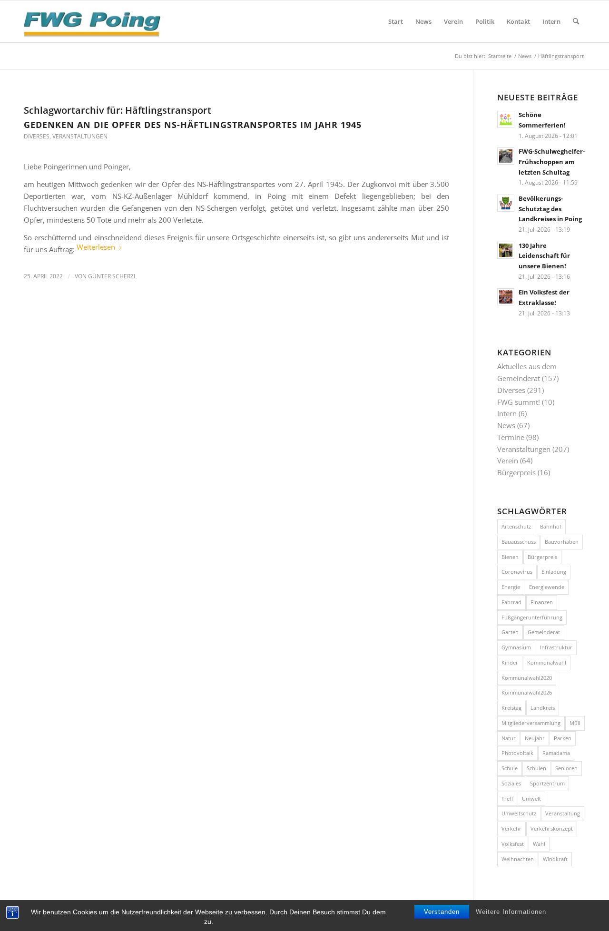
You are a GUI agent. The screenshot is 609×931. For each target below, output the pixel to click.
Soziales (511, 783)
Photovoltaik (517, 752)
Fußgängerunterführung (531, 617)
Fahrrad (511, 602)
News (506, 425)
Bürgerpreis (516, 472)
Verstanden (442, 911)
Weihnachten (517, 858)
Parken (562, 738)
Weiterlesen (96, 247)
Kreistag (511, 707)
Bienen (510, 556)
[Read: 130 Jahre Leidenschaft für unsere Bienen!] (505, 250)
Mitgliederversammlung (530, 722)
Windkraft (555, 858)
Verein (507, 460)
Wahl (539, 843)
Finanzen (541, 602)
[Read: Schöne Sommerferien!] (505, 119)
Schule (509, 768)
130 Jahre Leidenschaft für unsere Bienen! (544, 255)
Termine (510, 437)
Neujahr (535, 738)
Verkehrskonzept (551, 828)
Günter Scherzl (112, 276)
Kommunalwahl (546, 662)
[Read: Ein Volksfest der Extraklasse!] (505, 296)
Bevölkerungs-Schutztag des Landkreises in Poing (550, 208)
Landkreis (542, 707)
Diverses (36, 136)
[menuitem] (395, 21)
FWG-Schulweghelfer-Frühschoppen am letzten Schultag (552, 161)
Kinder (509, 662)
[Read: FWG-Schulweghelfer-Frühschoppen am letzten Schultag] (505, 156)
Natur (508, 738)
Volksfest (512, 843)
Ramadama (556, 752)
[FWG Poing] (92, 21)
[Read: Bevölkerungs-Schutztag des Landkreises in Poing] (505, 203)
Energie (510, 586)
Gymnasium (516, 647)
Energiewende (546, 586)
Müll (575, 722)
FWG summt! (518, 402)
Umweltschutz (518, 813)
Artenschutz (516, 526)
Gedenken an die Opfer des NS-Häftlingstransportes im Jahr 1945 (193, 124)
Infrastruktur (556, 647)
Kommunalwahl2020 (526, 677)
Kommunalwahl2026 (526, 692)
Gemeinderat (544, 632)
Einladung (553, 571)
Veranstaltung (562, 813)
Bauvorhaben (562, 541)
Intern (507, 413)
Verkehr (511, 828)
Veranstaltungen (80, 136)
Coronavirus (516, 571)
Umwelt (531, 798)
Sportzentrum (547, 783)
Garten (510, 632)
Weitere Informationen (511, 911)
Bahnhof (550, 526)
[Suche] (576, 21)
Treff (507, 798)
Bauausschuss (518, 541)
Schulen (536, 768)
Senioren (566, 768)
